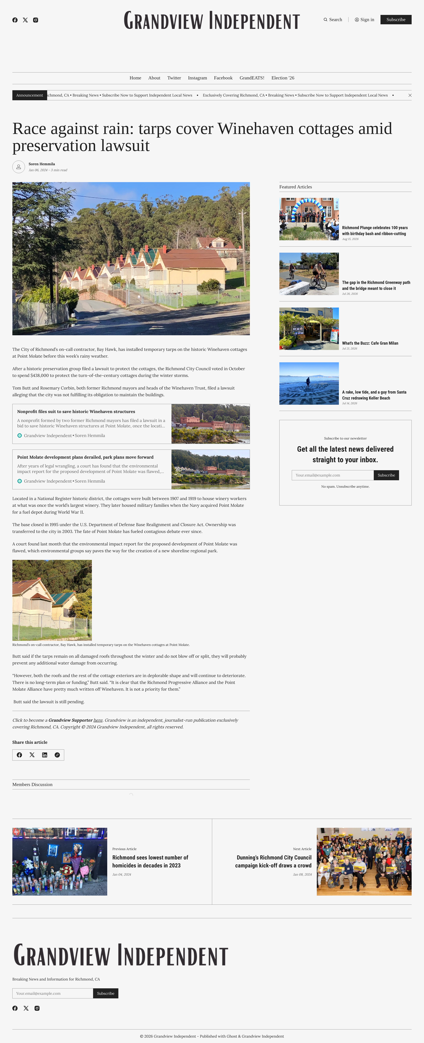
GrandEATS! (252, 78)
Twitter (174, 78)
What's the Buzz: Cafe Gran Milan (370, 343)
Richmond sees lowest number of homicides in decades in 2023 (150, 861)
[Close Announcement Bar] (410, 95)
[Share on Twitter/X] (32, 754)
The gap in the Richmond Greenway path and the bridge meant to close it (376, 285)
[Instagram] (35, 20)
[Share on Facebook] (19, 755)
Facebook (223, 78)
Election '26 (283, 78)
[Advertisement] (212, 55)
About (154, 78)
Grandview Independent (175, 1036)
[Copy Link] (57, 755)
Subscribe (396, 19)
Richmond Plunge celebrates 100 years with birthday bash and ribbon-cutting (375, 230)
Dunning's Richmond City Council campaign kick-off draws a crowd (273, 861)
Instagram (197, 78)
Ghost (232, 1036)
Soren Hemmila (42, 164)
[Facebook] (15, 20)
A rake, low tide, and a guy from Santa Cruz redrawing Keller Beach (374, 395)
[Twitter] (25, 20)
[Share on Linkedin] (44, 754)
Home (135, 78)
